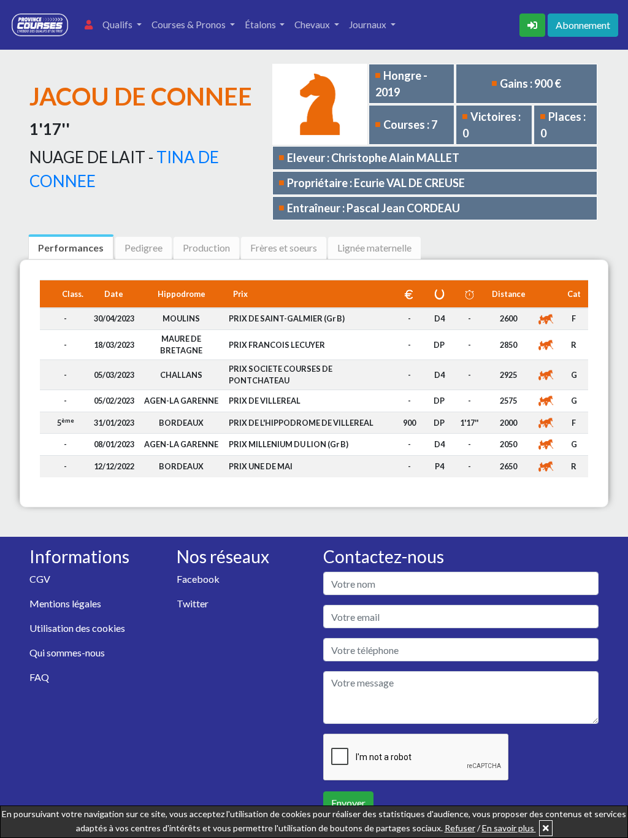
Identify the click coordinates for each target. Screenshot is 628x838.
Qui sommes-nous (67, 652)
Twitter (193, 603)
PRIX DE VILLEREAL (265, 401)
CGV (39, 579)
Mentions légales (65, 603)
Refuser (460, 828)
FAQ (39, 677)
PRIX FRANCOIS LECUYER (277, 345)
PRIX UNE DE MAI (261, 466)
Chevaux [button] (313, 24)
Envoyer (348, 803)
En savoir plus (509, 828)
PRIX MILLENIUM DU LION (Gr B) (288, 444)
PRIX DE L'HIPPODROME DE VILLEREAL (301, 423)
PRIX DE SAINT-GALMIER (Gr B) (287, 318)
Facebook (198, 579)
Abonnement (583, 25)
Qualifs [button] (118, 24)
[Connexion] (533, 23)
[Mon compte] (89, 25)
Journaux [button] (368, 24)
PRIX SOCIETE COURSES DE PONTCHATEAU (280, 374)
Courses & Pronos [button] (189, 24)
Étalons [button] (261, 24)
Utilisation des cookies (77, 628)
